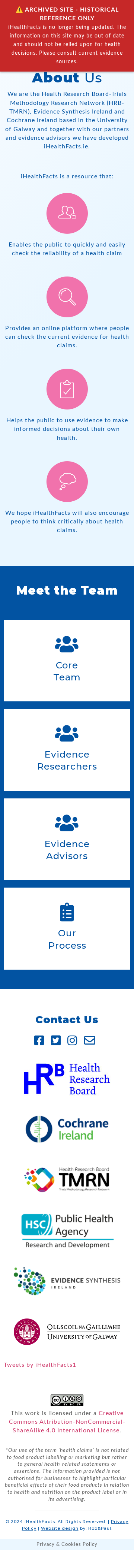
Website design (60, 1528)
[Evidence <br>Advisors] (67, 822)
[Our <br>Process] (67, 912)
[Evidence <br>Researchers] (67, 733)
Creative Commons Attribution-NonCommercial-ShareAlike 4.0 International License (67, 1422)
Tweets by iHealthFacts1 (40, 1365)
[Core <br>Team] (67, 644)
